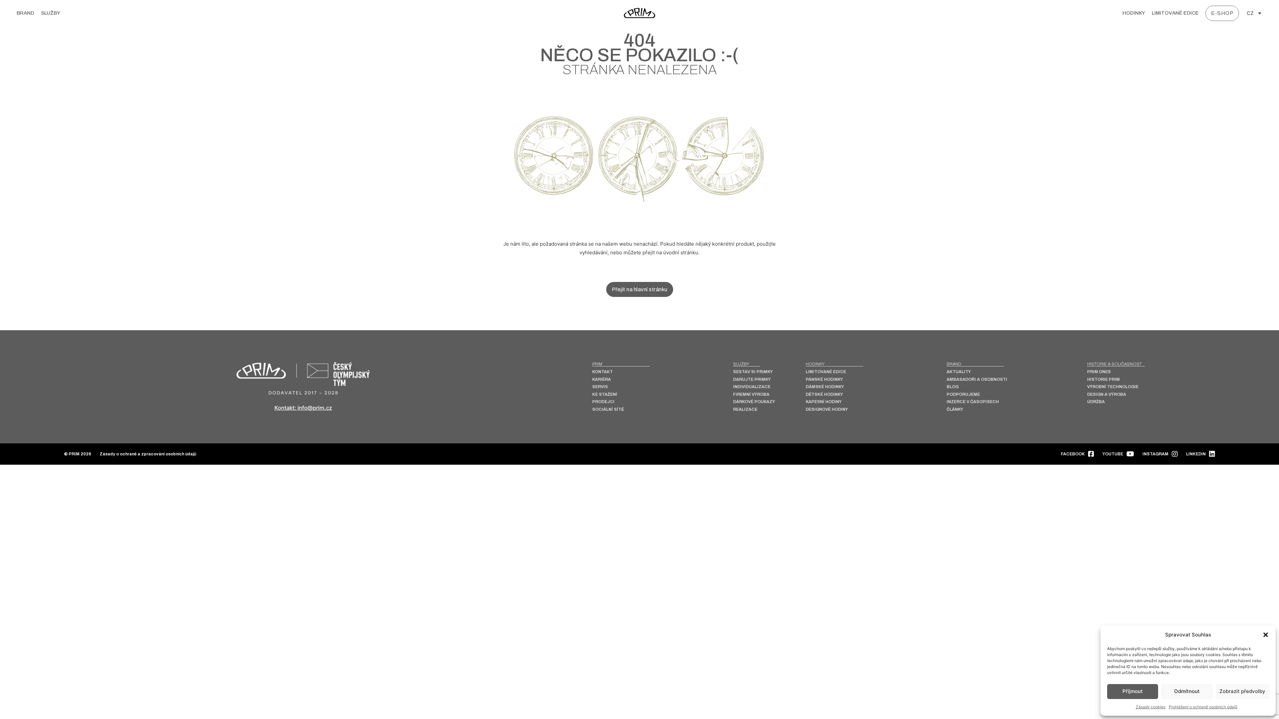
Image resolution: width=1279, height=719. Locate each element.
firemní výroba (751, 394)
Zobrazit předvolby (1242, 691)
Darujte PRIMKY (752, 379)
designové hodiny (827, 409)
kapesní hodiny (824, 402)
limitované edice (1175, 13)
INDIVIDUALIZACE (751, 387)
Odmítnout (1187, 691)
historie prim (1103, 379)
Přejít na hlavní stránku (639, 289)
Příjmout (1132, 691)
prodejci (603, 402)
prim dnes (1099, 372)
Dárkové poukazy (754, 402)
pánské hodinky (824, 379)
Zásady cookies (1150, 706)
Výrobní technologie (1112, 387)
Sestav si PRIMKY (753, 372)
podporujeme (963, 394)
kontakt (602, 372)
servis (600, 387)
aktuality (959, 372)
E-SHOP (1222, 13)
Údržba (1096, 402)
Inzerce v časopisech (973, 402)
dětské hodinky (824, 394)
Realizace (745, 409)
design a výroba (1106, 394)
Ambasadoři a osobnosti (977, 379)
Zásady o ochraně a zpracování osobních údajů (148, 454)
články (955, 409)
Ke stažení (604, 394)
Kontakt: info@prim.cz (303, 407)
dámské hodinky (825, 387)
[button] (1265, 634)
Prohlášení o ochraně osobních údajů (1203, 706)
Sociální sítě (608, 409)
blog (953, 387)
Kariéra (601, 379)
